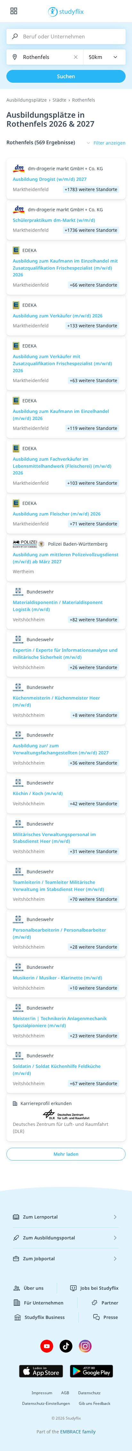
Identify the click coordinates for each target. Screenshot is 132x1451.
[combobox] (105, 57)
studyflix (71, 11)
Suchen (66, 76)
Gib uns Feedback (94, 1403)
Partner (110, 1303)
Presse (110, 1317)
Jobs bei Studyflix (99, 1288)
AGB (65, 1393)
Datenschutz (89, 1393)
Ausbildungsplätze (26, 100)
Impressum (42, 1393)
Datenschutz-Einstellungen (46, 1403)
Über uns (34, 1288)
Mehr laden (66, 1154)
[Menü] (13, 11)
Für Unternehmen (43, 1303)
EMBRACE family (77, 1432)
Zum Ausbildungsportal (49, 1238)
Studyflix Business (45, 1317)
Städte (59, 100)
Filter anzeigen (110, 143)
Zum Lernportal (40, 1217)
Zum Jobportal (39, 1258)
